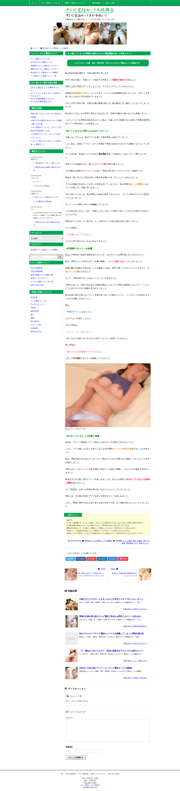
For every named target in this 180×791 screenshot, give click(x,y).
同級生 (139, 541)
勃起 (134, 541)
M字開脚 (119, 541)
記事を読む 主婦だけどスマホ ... (135, 609)
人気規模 (34, 328)
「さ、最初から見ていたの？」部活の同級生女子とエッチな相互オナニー (111, 651)
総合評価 (34, 297)
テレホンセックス (37, 304)
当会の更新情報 (37, 271)
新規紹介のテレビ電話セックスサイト (45, 66)
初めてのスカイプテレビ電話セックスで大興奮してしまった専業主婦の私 (111, 633)
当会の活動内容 (37, 268)
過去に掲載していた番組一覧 (42, 275)
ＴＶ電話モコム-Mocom (43, 201)
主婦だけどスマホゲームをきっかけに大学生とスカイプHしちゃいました (111, 599)
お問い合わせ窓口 (37, 285)
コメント (69, 718)
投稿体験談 (96, 3)
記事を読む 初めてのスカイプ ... (135, 643)
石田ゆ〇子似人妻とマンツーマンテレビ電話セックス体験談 (105, 668)
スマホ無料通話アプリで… (43, 99)
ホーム (34, 3)
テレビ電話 (127, 541)
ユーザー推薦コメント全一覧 (42, 282)
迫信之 (33, 193)
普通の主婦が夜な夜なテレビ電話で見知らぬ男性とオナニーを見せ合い (110, 616)
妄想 (145, 541)
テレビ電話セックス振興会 (90, 785)
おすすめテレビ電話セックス (42, 62)
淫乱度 (33, 308)
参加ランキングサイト (39, 278)
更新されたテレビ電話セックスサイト (45, 69)
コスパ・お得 (36, 325)
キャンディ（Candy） (43, 185)
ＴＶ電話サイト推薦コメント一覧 (43, 76)
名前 (108, 747)
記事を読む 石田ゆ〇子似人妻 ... (135, 678)
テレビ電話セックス (38, 301)
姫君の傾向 (35, 311)
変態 (32, 318)
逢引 (32, 314)
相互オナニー (144, 543)
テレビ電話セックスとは (50, 3)
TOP (61, 774)
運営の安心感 (36, 332)
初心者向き (35, 321)
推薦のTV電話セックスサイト (76, 3)
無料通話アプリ (132, 543)
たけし (33, 178)
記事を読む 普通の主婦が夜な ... (135, 626)
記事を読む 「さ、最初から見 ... (135, 661)
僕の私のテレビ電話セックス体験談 (98, 541)
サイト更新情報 (83, 774)
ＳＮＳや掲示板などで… (42, 102)
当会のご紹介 (110, 3)
